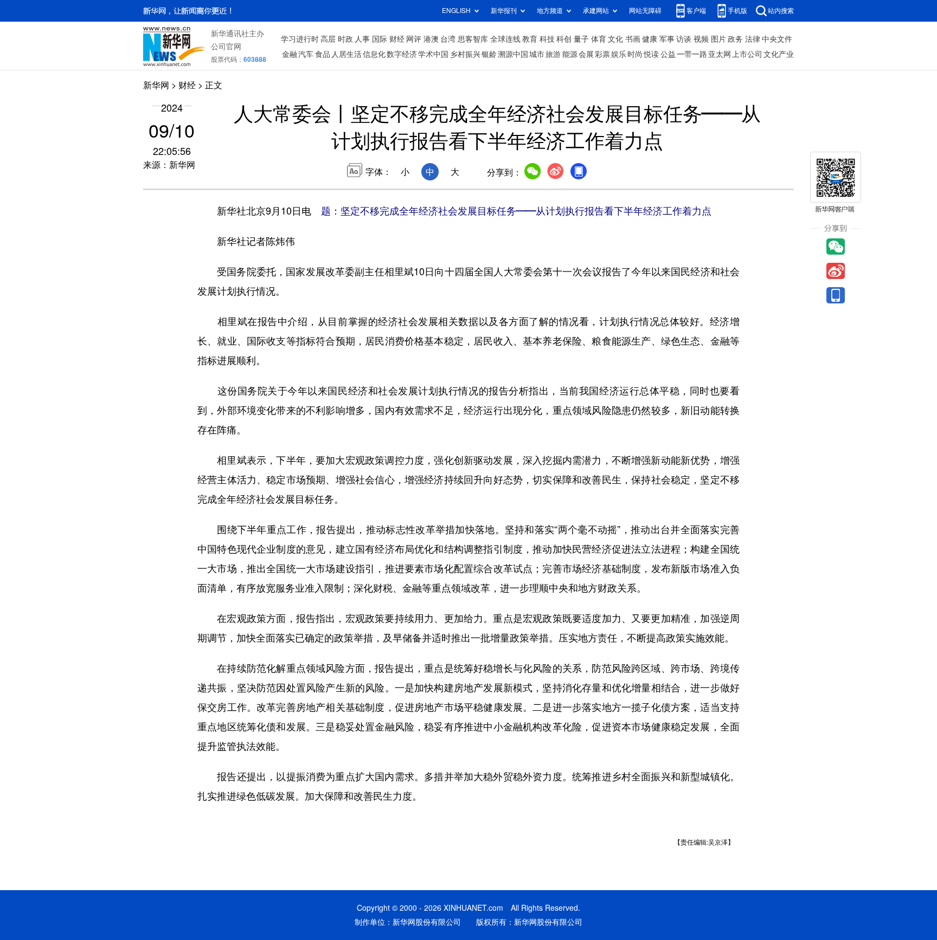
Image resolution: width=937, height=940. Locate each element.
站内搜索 (781, 10)
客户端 (696, 10)
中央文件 (777, 39)
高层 (328, 39)
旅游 (553, 54)
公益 (668, 54)
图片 (718, 39)
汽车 (305, 54)
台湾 (447, 39)
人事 (362, 39)
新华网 (156, 85)
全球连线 (505, 39)
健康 (649, 39)
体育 (598, 39)
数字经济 (402, 54)
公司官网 (226, 46)
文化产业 (778, 54)
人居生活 (346, 54)
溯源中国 (513, 54)
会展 (586, 54)
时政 (345, 39)
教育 (529, 39)
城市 (536, 54)
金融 (289, 54)
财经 (397, 39)
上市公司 (747, 54)
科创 (564, 39)
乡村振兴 (465, 54)
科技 (547, 39)
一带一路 (692, 54)
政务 (735, 39)
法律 (752, 39)
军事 (667, 39)
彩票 (602, 54)
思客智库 (473, 39)
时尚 (635, 54)
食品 (322, 54)
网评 (413, 39)
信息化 (374, 54)
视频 (701, 39)
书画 (632, 39)
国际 (379, 39)
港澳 (431, 39)
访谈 (683, 39)
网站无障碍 (645, 10)
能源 (569, 54)
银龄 (489, 54)
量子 (581, 39)
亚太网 (719, 54)
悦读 (651, 54)
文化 (615, 39)
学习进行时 (300, 39)
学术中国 (433, 54)
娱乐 (618, 54)
